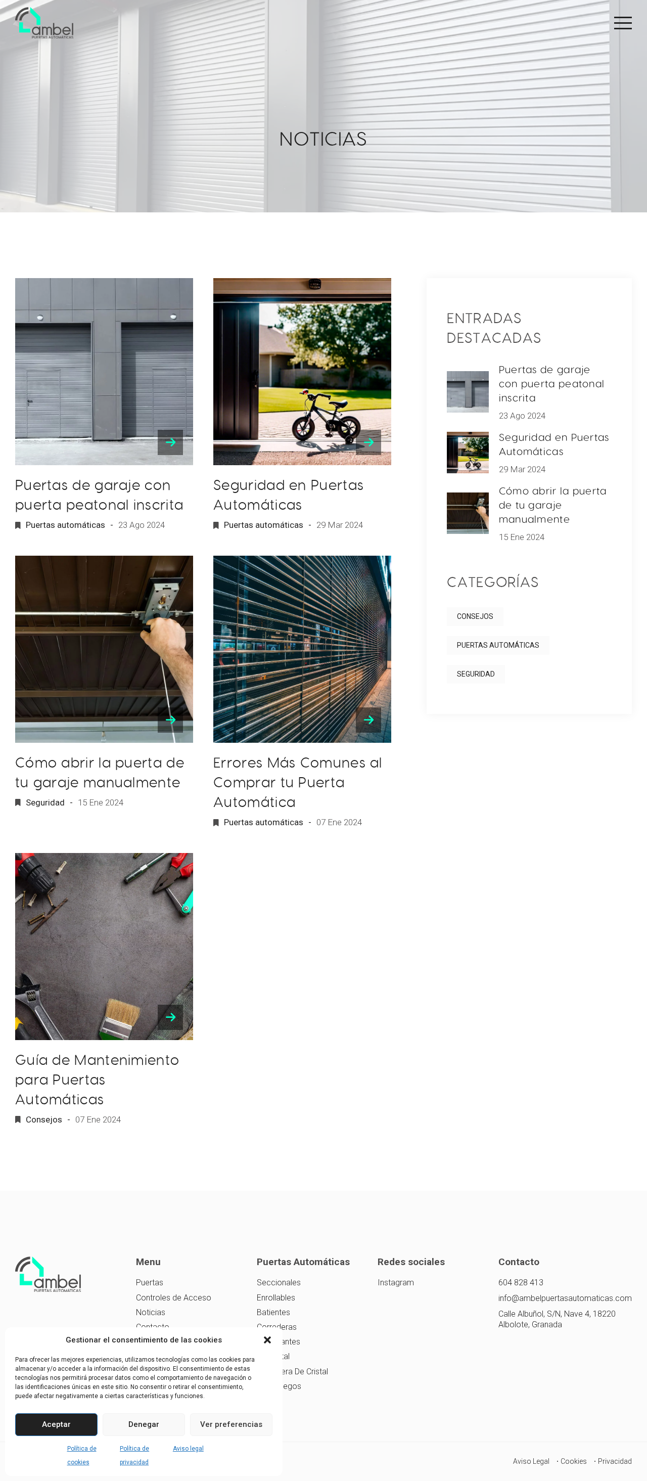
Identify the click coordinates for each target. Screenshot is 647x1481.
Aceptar (56, 1424)
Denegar (143, 1424)
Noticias (150, 1312)
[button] (267, 1340)
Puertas (149, 1282)
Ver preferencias (231, 1424)
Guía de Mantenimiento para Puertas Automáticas (97, 1080)
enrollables (276, 1298)
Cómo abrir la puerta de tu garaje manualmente (553, 505)
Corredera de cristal (292, 1371)
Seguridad (45, 802)
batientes (273, 1312)
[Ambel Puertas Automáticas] (44, 22)
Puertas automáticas (65, 525)
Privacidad (615, 1461)
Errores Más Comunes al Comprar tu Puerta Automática (298, 782)
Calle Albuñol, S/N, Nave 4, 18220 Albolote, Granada (557, 1319)
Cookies (574, 1461)
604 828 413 (520, 1282)
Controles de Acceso (173, 1298)
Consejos (44, 1119)
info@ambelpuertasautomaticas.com (565, 1298)
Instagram (396, 1282)
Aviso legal (188, 1448)
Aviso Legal (531, 1461)
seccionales (279, 1282)
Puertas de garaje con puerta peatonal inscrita (552, 384)
